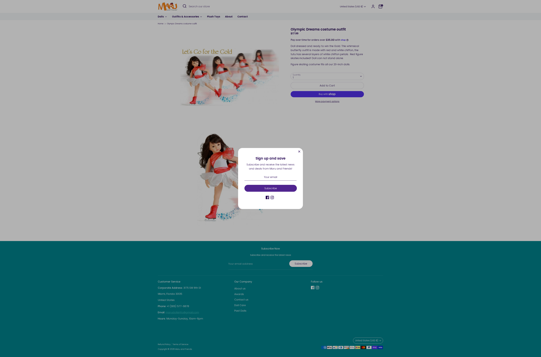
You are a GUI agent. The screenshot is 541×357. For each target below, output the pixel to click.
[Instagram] (272, 197)
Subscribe (270, 188)
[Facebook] (267, 197)
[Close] (299, 152)
